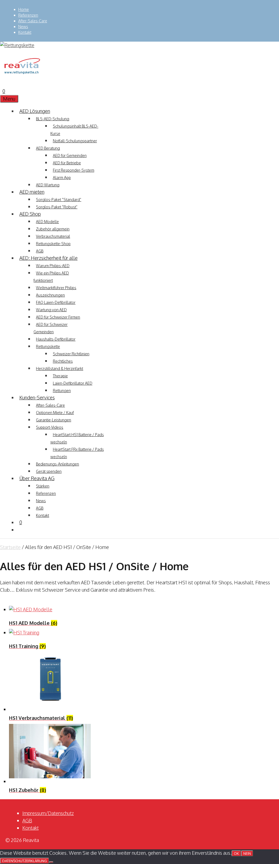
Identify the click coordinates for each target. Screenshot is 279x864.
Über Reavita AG (36, 478)
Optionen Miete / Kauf (55, 412)
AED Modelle (47, 221)
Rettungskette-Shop (53, 243)
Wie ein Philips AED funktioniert (51, 277)
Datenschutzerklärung (24, 861)
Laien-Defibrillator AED (72, 383)
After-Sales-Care (32, 20)
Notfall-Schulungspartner (75, 140)
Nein (247, 853)
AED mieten (31, 192)
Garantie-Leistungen (53, 420)
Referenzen (28, 15)
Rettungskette (48, 346)
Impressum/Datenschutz (48, 813)
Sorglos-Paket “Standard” (58, 199)
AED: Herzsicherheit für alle (48, 258)
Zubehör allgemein (52, 229)
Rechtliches (63, 361)
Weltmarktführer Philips (56, 287)
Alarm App (62, 177)
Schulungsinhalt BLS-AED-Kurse (74, 130)
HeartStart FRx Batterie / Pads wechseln (77, 453)
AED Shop (30, 214)
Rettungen (62, 390)
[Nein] (51, 862)
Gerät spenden (49, 471)
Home (23, 9)
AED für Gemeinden (70, 155)
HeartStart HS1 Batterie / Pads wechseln (77, 438)
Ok (236, 853)
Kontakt (24, 32)
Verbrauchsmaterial (53, 236)
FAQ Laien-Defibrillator (55, 302)
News (23, 26)
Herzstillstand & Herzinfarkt (59, 368)
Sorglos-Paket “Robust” (56, 207)
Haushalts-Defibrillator (55, 339)
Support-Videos (49, 427)
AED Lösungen (34, 111)
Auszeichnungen (50, 295)
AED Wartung (47, 185)
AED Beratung (48, 148)
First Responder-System (73, 170)
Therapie (60, 376)
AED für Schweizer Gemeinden (51, 328)
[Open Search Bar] (2, 84)
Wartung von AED (51, 309)
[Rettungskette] (22, 76)
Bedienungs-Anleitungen (57, 464)
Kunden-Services (37, 397)
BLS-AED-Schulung (52, 118)
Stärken (42, 486)
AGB (39, 251)
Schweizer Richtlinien (71, 353)
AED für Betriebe (67, 163)
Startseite (10, 547)
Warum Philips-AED (52, 265)
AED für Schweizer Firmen (58, 317)
